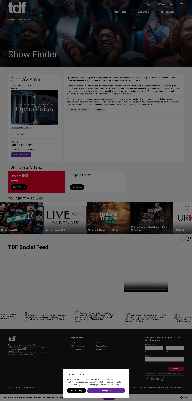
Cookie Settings (76, 391)
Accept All (106, 391)
